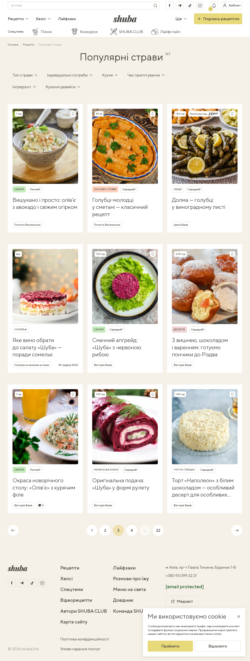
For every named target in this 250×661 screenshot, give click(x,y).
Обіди (178, 189)
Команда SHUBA (131, 611)
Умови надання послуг (80, 649)
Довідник (123, 600)
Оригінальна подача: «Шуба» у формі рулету (120, 483)
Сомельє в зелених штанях (31, 364)
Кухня (107, 75)
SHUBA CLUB (131, 32)
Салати (19, 189)
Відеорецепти (76, 600)
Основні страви (105, 189)
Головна (13, 44)
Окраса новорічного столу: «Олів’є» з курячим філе (43, 487)
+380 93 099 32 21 (181, 575)
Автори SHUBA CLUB (83, 611)
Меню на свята (129, 589)
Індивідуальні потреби (67, 75)
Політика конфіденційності (84, 639)
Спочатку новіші (217, 75)
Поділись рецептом (221, 18)
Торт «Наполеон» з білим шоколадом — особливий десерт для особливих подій (203, 487)
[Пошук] (155, 5)
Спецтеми (71, 589)
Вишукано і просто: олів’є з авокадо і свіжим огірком (44, 203)
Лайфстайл (170, 32)
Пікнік (46, 32)
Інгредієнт (21, 86)
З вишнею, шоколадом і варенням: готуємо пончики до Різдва (200, 347)
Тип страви (22, 75)
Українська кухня (106, 469)
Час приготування (143, 75)
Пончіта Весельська (27, 224)
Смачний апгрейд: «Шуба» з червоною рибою (116, 347)
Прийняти (170, 646)
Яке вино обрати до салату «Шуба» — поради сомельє (37, 347)
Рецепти (16, 18)
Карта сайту (73, 621)
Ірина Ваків (181, 224)
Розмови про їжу (131, 578)
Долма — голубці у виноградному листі (198, 203)
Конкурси (89, 32)
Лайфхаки (67, 18)
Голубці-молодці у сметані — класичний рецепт (120, 207)
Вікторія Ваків (103, 364)
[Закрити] (239, 616)
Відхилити (217, 646)
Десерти (179, 329)
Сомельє (20, 329)
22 (158, 530)
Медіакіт (185, 601)
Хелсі (41, 18)
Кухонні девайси (61, 86)
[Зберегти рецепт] (73, 114)
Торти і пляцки (184, 469)
